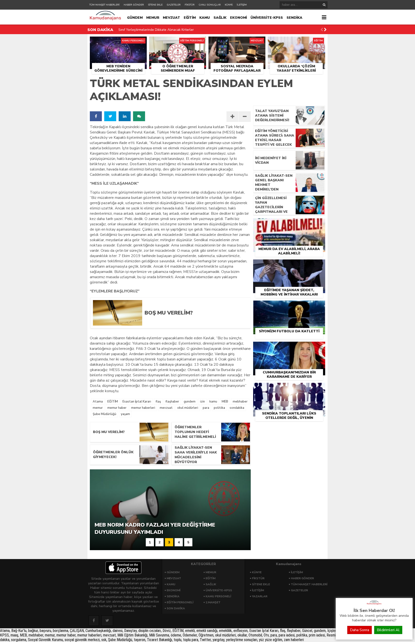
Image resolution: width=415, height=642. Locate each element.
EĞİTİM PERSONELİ (180, 602)
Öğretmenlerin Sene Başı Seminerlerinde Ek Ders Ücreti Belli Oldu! (168, 30)
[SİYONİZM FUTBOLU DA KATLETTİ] (289, 306)
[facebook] (96, 116)
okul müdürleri (187, 408)
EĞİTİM (190, 17)
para (206, 408)
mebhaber (240, 401)
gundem (189, 401)
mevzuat (166, 408)
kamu (213, 401)
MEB (225, 401)
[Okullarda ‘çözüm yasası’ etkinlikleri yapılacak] (296, 42)
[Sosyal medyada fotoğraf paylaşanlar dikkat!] (236, 42)
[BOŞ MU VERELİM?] (193, 323)
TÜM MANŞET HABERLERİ (104, 4)
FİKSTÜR (190, 4)
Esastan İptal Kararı (136, 401)
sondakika (237, 408)
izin (202, 401)
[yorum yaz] (139, 116)
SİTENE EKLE (155, 4)
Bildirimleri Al (388, 630)
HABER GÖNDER (134, 4)
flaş (158, 401)
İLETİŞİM (242, 4)
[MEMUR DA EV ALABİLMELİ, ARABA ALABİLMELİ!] (289, 223)
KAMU (204, 17)
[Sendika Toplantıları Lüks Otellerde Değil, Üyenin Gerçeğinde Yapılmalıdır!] (289, 388)
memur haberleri (143, 408)
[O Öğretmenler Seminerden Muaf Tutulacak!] (177, 42)
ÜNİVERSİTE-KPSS (266, 17)
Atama (98, 401)
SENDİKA (294, 17)
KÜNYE (229, 4)
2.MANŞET (213, 602)
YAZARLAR (259, 596)
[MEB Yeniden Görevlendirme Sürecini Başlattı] (118, 42)
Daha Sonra (359, 630)
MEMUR (152, 17)
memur (98, 408)
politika (219, 408)
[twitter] (110, 116)
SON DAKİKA (176, 608)
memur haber (117, 408)
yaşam (125, 414)
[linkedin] (125, 116)
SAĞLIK (220, 17)
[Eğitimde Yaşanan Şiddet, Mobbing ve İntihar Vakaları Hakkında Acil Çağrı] (289, 265)
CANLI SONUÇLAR (210, 4)
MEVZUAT (171, 17)
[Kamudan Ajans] (374, 605)
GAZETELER (174, 4)
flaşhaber (172, 401)
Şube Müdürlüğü (104, 414)
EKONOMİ (238, 17)
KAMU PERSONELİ (218, 596)
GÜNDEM (135, 17)
